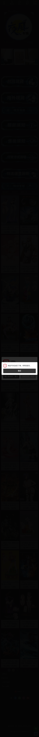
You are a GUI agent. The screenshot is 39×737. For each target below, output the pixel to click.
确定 (19, 371)
